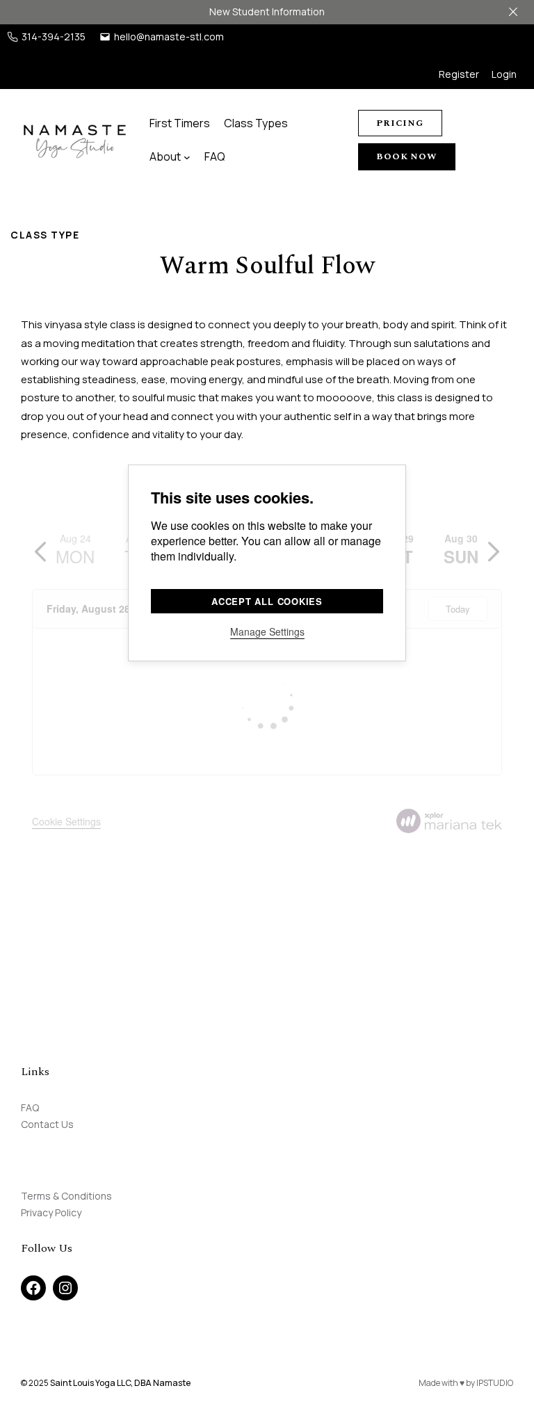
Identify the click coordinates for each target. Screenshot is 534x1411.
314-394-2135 (54, 36)
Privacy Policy (51, 1212)
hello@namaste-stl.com (169, 36)
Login (504, 74)
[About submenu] (187, 156)
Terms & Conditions (66, 1195)
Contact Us (47, 1124)
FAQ (30, 1107)
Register (459, 74)
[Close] (513, 12)
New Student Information (267, 11)
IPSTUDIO (494, 1383)
